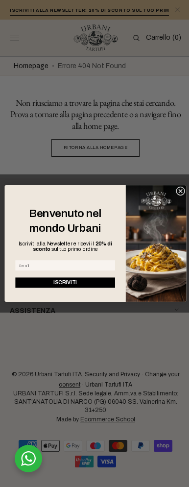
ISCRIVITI (61, 282)
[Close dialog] (177, 191)
